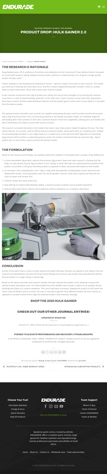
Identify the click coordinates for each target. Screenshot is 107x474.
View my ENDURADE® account (53, 415)
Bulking (38, 28)
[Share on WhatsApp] (43, 352)
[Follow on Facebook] (45, 407)
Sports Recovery (18, 413)
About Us (34, 452)
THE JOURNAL (66, 28)
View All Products (17, 417)
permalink (82, 361)
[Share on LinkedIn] (64, 352)
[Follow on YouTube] (61, 407)
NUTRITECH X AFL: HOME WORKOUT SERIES (25, 366)
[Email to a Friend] (56, 352)
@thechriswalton (40, 61)
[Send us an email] (56, 407)
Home (25, 452)
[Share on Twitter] (51, 352)
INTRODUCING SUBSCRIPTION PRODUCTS (82, 366)
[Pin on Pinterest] (60, 352)
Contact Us (44, 452)
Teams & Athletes (89, 417)
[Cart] (99, 7)
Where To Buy (89, 405)
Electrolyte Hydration (18, 405)
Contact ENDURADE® (89, 413)
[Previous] (5, 323)
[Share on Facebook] (47, 352)
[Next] (102, 323)
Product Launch (51, 28)
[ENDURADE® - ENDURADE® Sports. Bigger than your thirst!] (18, 7)
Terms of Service (89, 409)
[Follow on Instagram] (51, 407)
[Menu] (103, 7)
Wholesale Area (58, 452)
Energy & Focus (18, 409)
